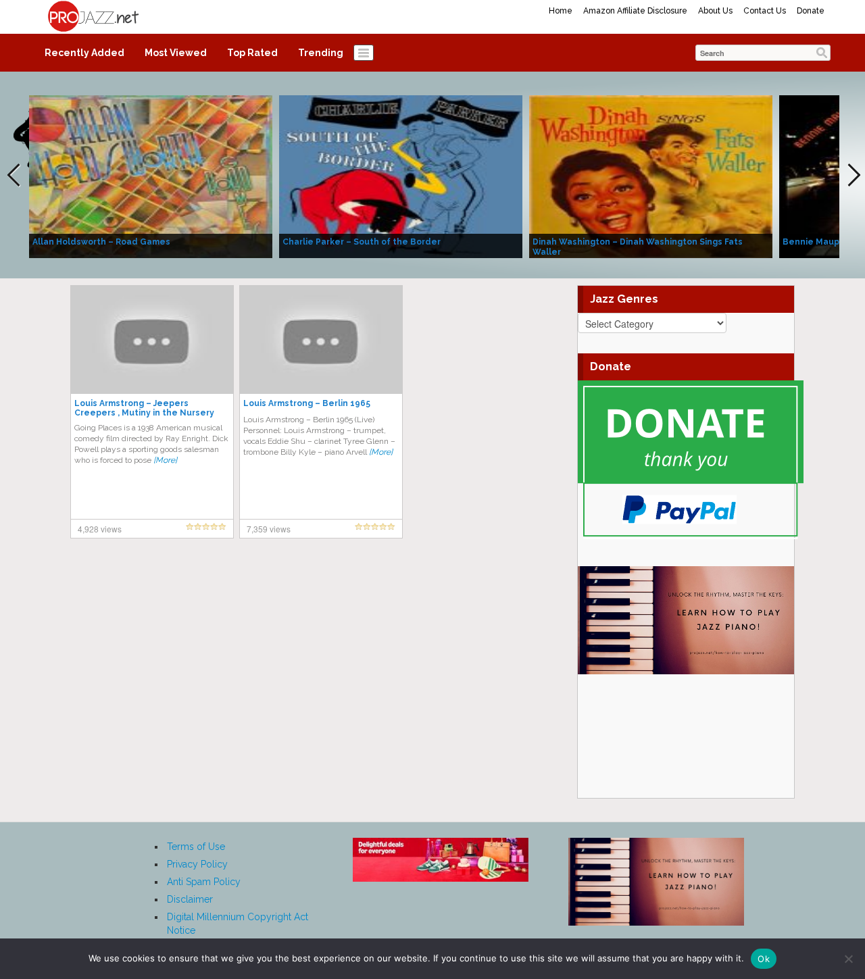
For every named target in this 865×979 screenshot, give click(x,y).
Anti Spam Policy (204, 881)
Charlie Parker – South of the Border (361, 242)
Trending (320, 52)
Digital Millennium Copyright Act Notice (237, 923)
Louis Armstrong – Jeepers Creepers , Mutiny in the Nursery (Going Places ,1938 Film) (144, 413)
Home (560, 11)
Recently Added (84, 52)
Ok (764, 958)
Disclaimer (190, 899)
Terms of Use (196, 846)
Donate (810, 11)
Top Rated (252, 52)
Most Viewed (176, 52)
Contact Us (764, 11)
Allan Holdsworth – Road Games (101, 242)
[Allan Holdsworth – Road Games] (150, 175)
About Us (715, 11)
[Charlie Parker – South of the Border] (400, 175)
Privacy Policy (197, 864)
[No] (848, 958)
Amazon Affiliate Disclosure (635, 11)
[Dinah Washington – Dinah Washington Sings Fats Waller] (650, 175)
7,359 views (269, 528)
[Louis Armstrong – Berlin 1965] (321, 339)
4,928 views (100, 528)
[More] (165, 460)
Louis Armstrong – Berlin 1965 (306, 403)
